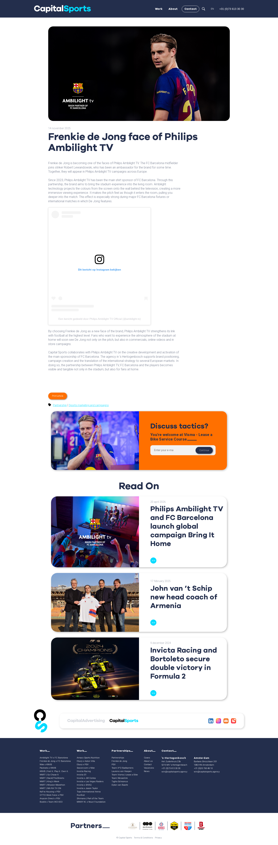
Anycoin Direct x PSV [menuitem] (50, 798)
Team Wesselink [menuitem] (120, 778)
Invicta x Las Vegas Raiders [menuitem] (90, 781)
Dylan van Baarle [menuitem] (120, 784)
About (173, 9)
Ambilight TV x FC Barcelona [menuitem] (54, 757)
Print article (57, 396)
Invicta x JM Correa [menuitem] (86, 778)
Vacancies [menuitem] (149, 768)
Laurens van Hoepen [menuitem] (122, 771)
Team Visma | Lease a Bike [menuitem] (125, 774)
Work (158, 9)
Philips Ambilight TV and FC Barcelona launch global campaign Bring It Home (186, 526)
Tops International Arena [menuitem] (89, 791)
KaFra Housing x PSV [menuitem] (50, 791)
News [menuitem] (146, 771)
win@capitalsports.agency (174, 771)
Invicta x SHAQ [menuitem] (84, 784)
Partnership (60, 405)
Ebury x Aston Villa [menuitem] (86, 761)
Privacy (158, 837)
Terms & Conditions (143, 837)
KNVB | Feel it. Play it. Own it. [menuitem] (54, 771)
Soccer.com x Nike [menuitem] (86, 768)
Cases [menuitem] (147, 757)
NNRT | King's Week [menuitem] (49, 781)
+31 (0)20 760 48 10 (203, 768)
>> (153, 560)
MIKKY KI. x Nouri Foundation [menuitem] (91, 801)
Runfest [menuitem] (81, 795)
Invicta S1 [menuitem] (81, 774)
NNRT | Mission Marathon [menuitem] (52, 784)
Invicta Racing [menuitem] (84, 771)
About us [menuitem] (148, 761)
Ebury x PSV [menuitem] (83, 764)
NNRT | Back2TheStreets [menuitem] (52, 778)
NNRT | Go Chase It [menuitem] (49, 774)
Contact (190, 9)
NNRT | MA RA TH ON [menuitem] (50, 788)
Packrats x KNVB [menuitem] (48, 768)
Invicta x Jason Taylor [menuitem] (87, 788)
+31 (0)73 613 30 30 (171, 768)
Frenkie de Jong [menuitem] (119, 761)
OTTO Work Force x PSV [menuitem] (52, 795)
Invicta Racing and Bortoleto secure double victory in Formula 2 (183, 663)
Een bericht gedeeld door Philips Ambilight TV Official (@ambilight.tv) (99, 318)
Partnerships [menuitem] (118, 757)
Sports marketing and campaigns (89, 405)
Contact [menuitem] (148, 764)
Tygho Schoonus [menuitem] (120, 781)
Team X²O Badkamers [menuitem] (122, 768)
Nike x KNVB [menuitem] (46, 764)
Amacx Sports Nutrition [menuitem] (88, 757)
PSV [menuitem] (114, 764)
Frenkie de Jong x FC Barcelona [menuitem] (55, 761)
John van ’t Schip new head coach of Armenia (183, 597)
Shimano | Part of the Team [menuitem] (90, 798)
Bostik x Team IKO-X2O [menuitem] (51, 801)
